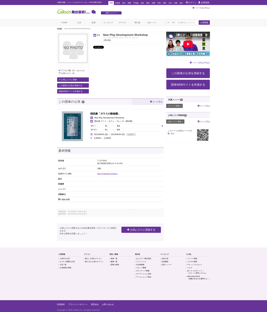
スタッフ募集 (141, 268)
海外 (181, 3)
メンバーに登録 (173, 106)
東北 (124, 3)
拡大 (173, 133)
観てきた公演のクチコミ (94, 262)
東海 (147, 3)
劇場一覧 (114, 262)
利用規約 (61, 304)
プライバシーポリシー (78, 304)
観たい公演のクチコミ (93, 258)
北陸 (142, 3)
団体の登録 (115, 265)
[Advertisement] (133, 291)
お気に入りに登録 (69, 79)
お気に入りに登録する (142, 229)
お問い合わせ (108, 304)
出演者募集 (140, 265)
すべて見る (157, 102)
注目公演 (165, 258)
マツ (85, 212)
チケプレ (123, 22)
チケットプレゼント (194, 265)
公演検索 (204, 22)
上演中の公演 (65, 258)
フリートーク (141, 262)
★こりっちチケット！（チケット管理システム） (197, 272)
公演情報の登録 (65, 268)
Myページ (152, 22)
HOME (64, 22)
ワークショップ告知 (143, 277)
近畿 (153, 3)
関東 (129, 3)
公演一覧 (63, 265)
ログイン (192, 2)
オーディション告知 (143, 274)
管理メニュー (110, 13)
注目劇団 (165, 262)
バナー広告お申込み (202, 8)
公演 (79, 22)
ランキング (108, 22)
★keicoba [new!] (199, 277)
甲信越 (135, 3)
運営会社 (95, 304)
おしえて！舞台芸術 (143, 258)
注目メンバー (167, 265)
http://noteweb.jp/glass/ (107, 174)
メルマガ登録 (192, 262)
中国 (159, 3)
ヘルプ (189, 268)
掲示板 (137, 22)
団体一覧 (114, 258)
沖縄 (175, 3)
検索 (94, 22)
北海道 (117, 3)
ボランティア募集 (142, 271)
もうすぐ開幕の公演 (67, 262)
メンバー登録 (192, 258)
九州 (170, 3)
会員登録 (205, 2)
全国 (111, 3)
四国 (164, 3)
